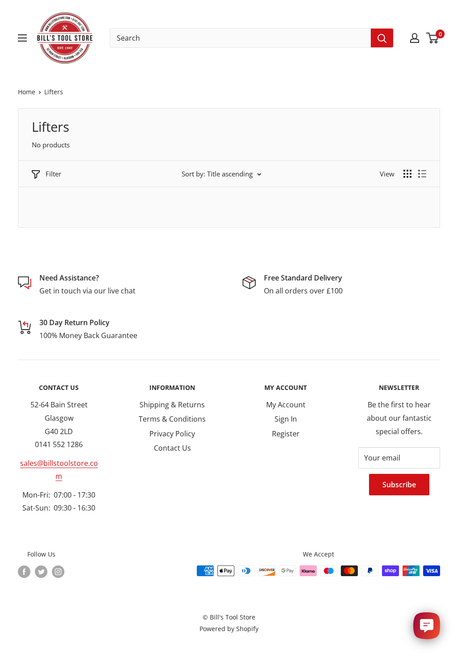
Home (26, 92)
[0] (432, 38)
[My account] (414, 38)
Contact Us (172, 448)
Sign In (286, 419)
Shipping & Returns (172, 405)
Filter (53, 173)
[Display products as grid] (407, 174)
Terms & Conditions (172, 419)
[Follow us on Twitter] (41, 571)
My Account (285, 405)
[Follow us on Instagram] (58, 571)
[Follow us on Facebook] (24, 571)
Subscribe (399, 485)
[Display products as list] (422, 174)
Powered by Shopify (229, 628)
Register (286, 434)
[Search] (382, 38)
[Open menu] (22, 38)
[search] (240, 38)
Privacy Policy (172, 434)
